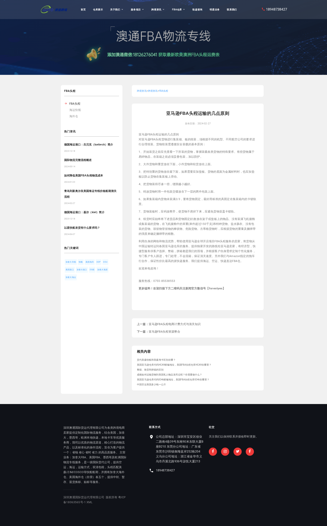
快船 (81, 262)
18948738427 (276, 9)
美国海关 (89, 262)
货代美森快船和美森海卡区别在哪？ (156, 359)
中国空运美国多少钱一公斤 (151, 384)
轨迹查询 (197, 9)
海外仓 (73, 116)
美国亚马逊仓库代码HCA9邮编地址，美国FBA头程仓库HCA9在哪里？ (174, 364)
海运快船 (75, 110)
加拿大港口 (82, 269)
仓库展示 (98, 9)
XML (89, 502)
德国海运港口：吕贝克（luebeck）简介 (88, 144)
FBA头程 (74, 103)
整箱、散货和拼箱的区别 (150, 369)
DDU (105, 262)
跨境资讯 (156, 9)
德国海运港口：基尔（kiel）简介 (84, 212)
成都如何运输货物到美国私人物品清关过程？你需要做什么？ (169, 374)
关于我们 (115, 9)
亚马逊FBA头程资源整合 (164, 331)
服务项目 (136, 9)
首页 (83, 9)
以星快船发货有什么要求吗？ (82, 227)
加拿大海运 (71, 277)
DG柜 (92, 269)
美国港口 (70, 269)
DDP (99, 262)
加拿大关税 (71, 262)
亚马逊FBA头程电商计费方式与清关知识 (175, 324)
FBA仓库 (177, 9)
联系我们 (232, 9)
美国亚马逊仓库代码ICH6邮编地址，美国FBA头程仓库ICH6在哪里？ (173, 379)
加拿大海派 (102, 269)
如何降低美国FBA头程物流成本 (83, 175)
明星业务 (215, 9)
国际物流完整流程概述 (78, 160)
